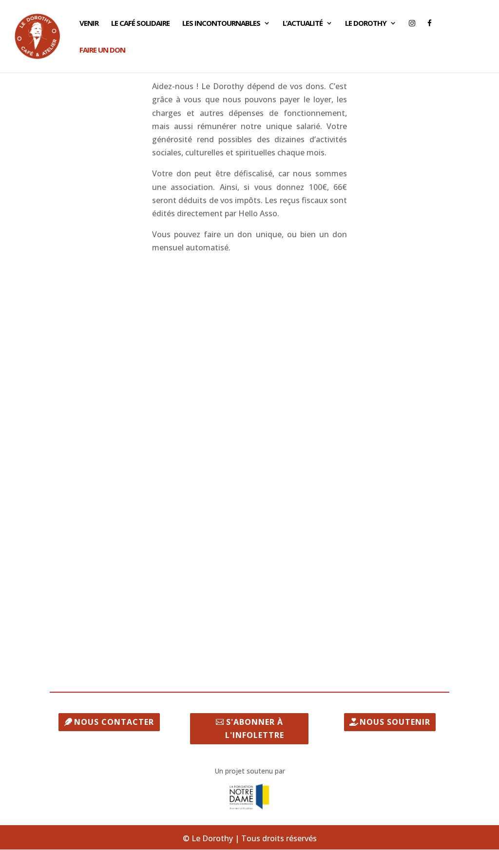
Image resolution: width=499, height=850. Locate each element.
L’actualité (303, 23)
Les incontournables (221, 23)
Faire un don (102, 50)
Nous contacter (114, 722)
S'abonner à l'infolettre (254, 728)
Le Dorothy (365, 23)
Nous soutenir (395, 722)
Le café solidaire (140, 23)
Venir (88, 23)
